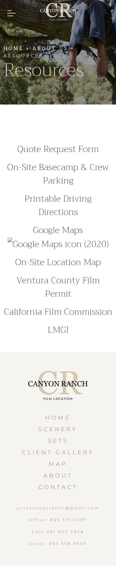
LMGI (58, 330)
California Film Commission (58, 311)
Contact (58, 487)
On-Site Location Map (58, 262)
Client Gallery (58, 452)
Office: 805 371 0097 (58, 520)
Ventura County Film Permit (58, 287)
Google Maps (58, 230)
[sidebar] (11, 13)
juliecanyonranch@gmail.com (58, 508)
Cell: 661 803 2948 (58, 531)
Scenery (57, 429)
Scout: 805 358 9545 (58, 543)
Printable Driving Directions (58, 205)
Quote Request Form (58, 149)
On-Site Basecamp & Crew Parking (58, 173)
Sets (58, 440)
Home (13, 48)
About (58, 475)
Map (58, 464)
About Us (50, 48)
